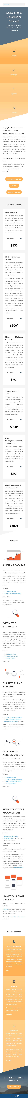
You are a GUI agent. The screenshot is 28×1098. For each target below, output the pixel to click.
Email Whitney (14, 1086)
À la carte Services (14, 179)
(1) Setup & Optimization (11, 656)
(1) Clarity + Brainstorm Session (13, 717)
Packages (14, 185)
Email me (5, 909)
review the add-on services (17, 917)
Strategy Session (8, 838)
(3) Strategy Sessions (10, 783)
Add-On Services (14, 192)
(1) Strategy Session (9, 658)
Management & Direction (11, 721)
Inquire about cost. (19, 867)
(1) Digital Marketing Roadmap (12, 593)
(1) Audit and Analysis (10, 592)
